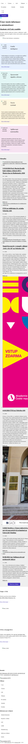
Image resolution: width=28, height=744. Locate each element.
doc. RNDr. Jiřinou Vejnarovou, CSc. (7, 597)
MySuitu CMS (17, 742)
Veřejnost (3, 695)
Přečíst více (5, 202)
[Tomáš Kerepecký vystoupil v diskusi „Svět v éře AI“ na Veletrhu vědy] (15, 242)
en (3, 12)
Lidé (17, 3)
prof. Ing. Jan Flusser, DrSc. (19, 634)
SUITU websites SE (8, 742)
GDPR (2, 725)
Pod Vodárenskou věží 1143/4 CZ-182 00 (8, 673)
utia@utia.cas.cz (15, 674)
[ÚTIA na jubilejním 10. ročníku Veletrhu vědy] (15, 205)
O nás (2, 3)
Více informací (5, 67)
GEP (2, 722)
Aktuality (13, 7)
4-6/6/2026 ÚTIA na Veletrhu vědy (14, 410)
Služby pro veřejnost (5, 733)
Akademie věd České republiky (10, 29)
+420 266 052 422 (21, 673)
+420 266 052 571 (7, 674)
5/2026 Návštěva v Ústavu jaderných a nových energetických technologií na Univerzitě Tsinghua (15, 530)
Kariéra (2, 736)
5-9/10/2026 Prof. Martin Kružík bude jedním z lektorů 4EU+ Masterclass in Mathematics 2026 (14, 171)
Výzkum (9, 3)
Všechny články (14, 584)
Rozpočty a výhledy (5, 718)
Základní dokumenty (5, 714)
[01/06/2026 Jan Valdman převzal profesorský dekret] (15, 553)
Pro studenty (3, 7)
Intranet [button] (4, 15)
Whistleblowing (4, 729)
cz (3, 10)
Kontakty (22, 7)
